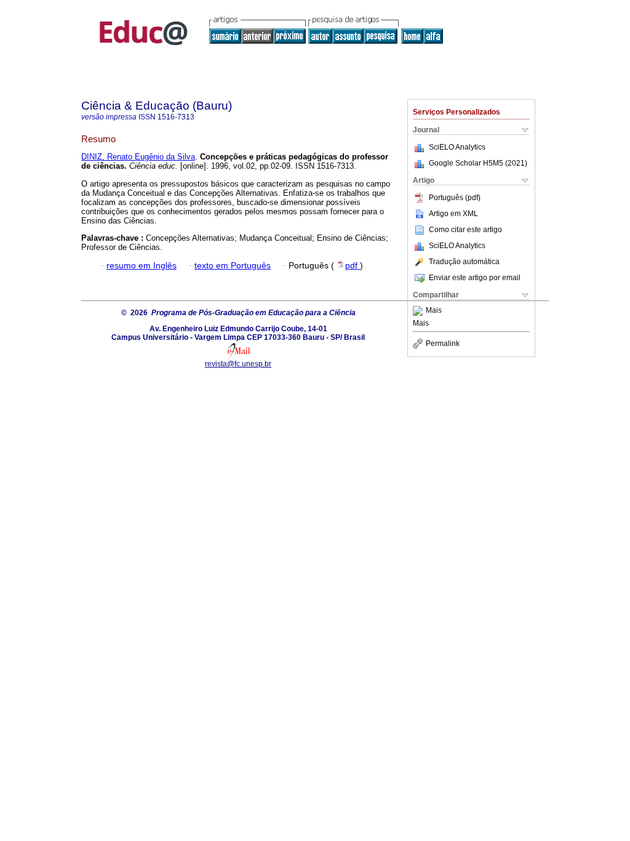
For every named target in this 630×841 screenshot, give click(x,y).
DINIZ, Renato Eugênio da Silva (138, 156)
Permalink (443, 343)
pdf (352, 265)
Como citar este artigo (465, 229)
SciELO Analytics (457, 147)
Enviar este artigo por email (474, 277)
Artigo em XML (453, 213)
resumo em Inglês (141, 265)
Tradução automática (464, 261)
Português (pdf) (454, 197)
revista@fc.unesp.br (238, 364)
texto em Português (232, 265)
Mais (434, 311)
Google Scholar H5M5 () (478, 163)
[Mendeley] (419, 311)
